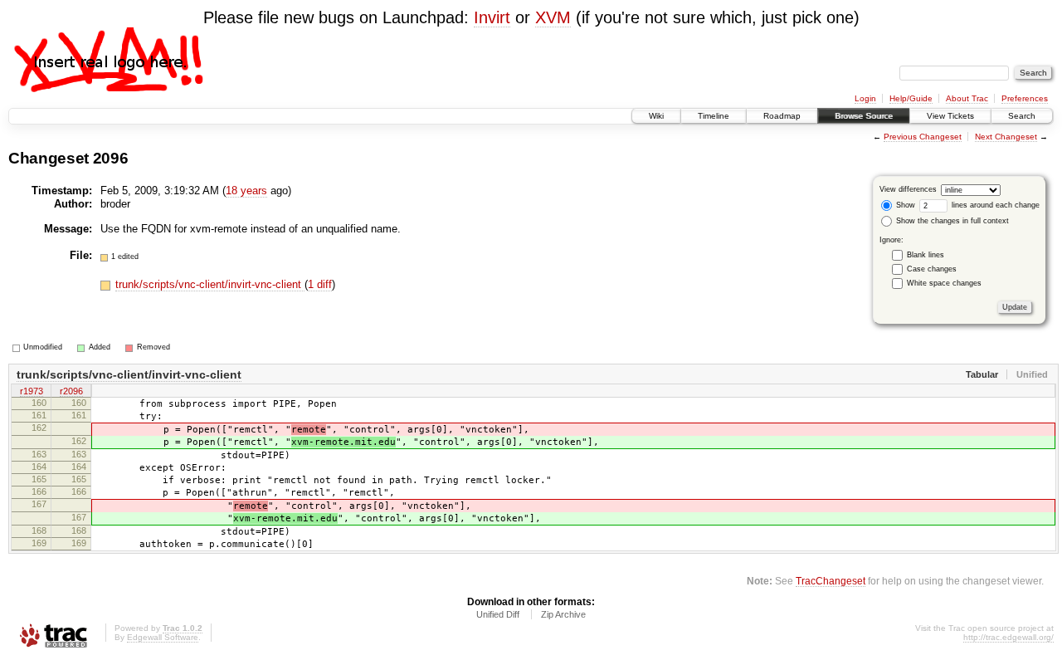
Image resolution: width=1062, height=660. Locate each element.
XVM (553, 17)
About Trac (967, 98)
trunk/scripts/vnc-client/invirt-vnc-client (209, 284)
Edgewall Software (162, 637)
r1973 (31, 391)
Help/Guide (911, 98)
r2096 (71, 391)
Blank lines (925, 255)
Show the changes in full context (951, 221)
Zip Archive (563, 614)
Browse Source (864, 115)
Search (1021, 115)
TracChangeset (830, 580)
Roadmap (782, 115)
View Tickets (950, 115)
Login (865, 98)
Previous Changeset (923, 136)
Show (904, 205)
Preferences (1024, 98)
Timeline (713, 115)
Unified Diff (497, 614)
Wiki (656, 115)
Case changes (932, 269)
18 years (246, 190)
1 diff (320, 284)
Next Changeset (1006, 136)
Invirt (492, 17)
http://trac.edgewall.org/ (1008, 637)
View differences (908, 189)
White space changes (944, 283)
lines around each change (994, 205)
